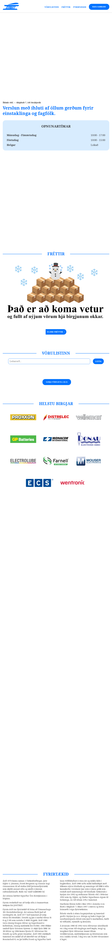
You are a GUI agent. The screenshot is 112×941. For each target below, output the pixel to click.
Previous (52, 374)
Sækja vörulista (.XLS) (57, 382)
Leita (98, 361)
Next (62, 374)
